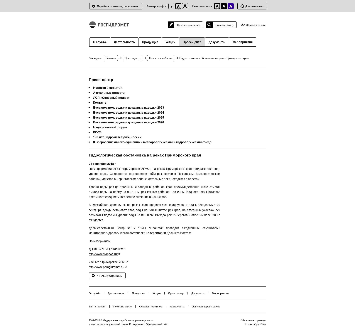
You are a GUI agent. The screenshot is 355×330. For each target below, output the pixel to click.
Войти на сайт (97, 306)
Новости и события (160, 58)
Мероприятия (243, 42)
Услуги (170, 42)
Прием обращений (188, 25)
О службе (100, 42)
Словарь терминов (150, 306)
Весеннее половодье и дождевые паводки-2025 (128, 117)
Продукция (150, 42)
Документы (217, 42)
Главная (111, 58)
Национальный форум (110, 127)
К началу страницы (110, 275)
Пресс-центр (192, 42)
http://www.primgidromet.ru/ (106, 267)
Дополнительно (254, 6)
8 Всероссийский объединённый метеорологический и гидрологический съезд (152, 142)
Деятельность (124, 42)
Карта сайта (177, 306)
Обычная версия (256, 25)
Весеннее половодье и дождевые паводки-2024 (128, 112)
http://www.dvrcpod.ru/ (103, 254)
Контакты (100, 102)
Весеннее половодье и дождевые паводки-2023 (128, 107)
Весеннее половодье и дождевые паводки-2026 (128, 122)
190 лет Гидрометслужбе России (117, 137)
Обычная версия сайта (206, 306)
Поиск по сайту (224, 25)
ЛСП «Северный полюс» (111, 98)
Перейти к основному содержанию (118, 6)
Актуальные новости (109, 93)
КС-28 (97, 132)
